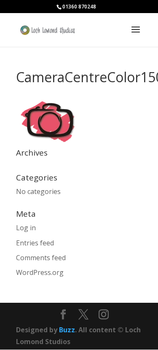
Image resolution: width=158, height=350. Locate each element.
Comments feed (41, 257)
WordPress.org (40, 272)
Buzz (67, 329)
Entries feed (35, 243)
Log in (26, 227)
